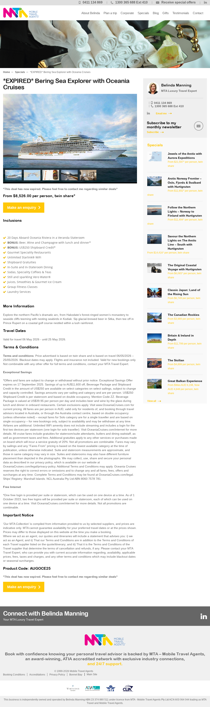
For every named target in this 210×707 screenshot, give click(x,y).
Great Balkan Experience (185, 381)
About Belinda (90, 13)
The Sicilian (176, 360)
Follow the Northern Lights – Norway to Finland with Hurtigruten (185, 211)
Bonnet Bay (75, 674)
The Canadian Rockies (183, 314)
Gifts (165, 13)
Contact (198, 13)
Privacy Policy (57, 674)
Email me (161, 113)
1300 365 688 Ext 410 (131, 2)
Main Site (92, 674)
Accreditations (37, 674)
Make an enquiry (21, 208)
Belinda (21, 12)
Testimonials (180, 13)
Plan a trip (110, 13)
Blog (156, 13)
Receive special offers (178, 2)
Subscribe (153, 132)
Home (6, 72)
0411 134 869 (93, 2)
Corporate (127, 13)
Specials (143, 13)
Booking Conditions (14, 674)
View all (151, 401)
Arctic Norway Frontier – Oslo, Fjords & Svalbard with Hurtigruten (185, 182)
